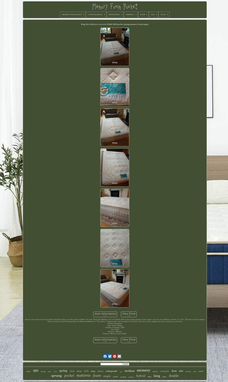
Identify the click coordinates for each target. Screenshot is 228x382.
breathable (123, 377)
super (28, 371)
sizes (121, 371)
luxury (100, 371)
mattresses (131, 377)
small (201, 371)
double (174, 376)
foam (97, 375)
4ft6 (35, 370)
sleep (93, 371)
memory (143, 370)
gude (194, 371)
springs (43, 371)
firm (174, 370)
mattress (83, 375)
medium (130, 370)
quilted (115, 377)
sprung (56, 375)
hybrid (140, 376)
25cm (72, 371)
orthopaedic (111, 371)
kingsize (155, 371)
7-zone (55, 371)
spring (63, 370)
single (107, 376)
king (157, 376)
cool (49, 371)
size (181, 370)
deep (149, 377)
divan (79, 371)
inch (86, 371)
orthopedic (164, 371)
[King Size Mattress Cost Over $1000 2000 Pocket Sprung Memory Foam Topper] (115, 47)
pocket (69, 375)
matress (188, 371)
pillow (164, 377)
